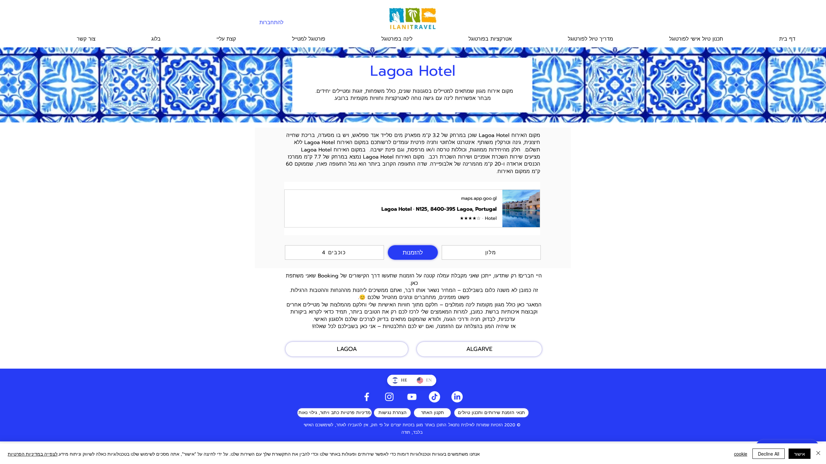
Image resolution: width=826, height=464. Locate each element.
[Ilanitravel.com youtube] (412, 396)
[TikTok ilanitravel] (434, 396)
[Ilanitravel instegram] (389, 396)
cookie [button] (740, 453)
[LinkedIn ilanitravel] (457, 396)
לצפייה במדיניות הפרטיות (32, 453)
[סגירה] (818, 454)
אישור (799, 453)
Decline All (768, 453)
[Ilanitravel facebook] (366, 396)
